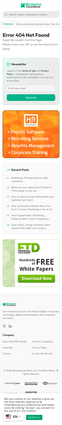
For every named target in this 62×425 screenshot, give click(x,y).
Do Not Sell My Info (42, 353)
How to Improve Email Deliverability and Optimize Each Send (32, 198)
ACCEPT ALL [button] (34, 417)
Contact (7, 353)
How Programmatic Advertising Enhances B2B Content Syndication (30, 217)
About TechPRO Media (15, 341)
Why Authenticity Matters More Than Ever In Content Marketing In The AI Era (32, 208)
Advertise (8, 347)
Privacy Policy (39, 347)
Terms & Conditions (42, 341)
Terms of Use (29, 70)
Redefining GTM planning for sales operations (29, 179)
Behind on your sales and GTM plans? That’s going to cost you (31, 189)
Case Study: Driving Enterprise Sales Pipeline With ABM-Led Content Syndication (30, 226)
